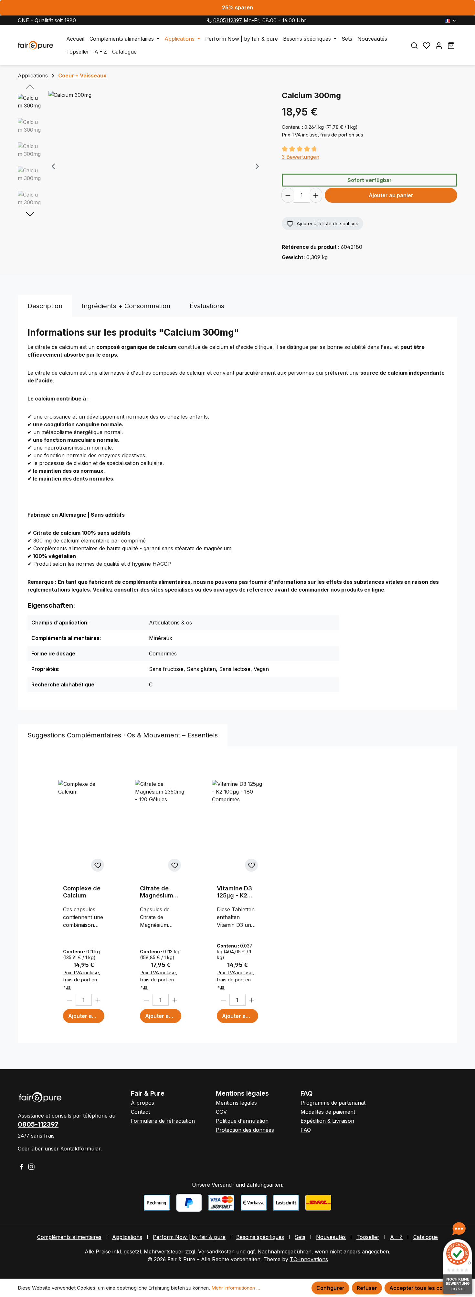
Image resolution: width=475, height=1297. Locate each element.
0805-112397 (38, 1124)
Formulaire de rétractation (163, 1121)
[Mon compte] (439, 45)
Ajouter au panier (391, 195)
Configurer (330, 1288)
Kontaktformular (80, 1148)
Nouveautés (331, 1237)
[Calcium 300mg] (155, 160)
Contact (140, 1112)
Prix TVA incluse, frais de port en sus (322, 135)
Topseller (367, 1237)
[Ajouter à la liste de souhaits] (97, 865)
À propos (142, 1102)
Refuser (367, 1288)
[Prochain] (257, 167)
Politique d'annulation (242, 1121)
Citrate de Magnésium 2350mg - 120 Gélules (160, 892)
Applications (127, 1237)
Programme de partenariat (333, 1102)
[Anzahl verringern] (287, 195)
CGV (221, 1112)
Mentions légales (236, 1102)
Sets (300, 1237)
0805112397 (227, 20)
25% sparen (237, 7)
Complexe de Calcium (81, 892)
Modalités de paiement (328, 1112)
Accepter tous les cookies (422, 1288)
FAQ (306, 1130)
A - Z (396, 1237)
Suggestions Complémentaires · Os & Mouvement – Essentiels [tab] (122, 735)
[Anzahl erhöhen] (316, 195)
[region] (143, 167)
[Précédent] (53, 167)
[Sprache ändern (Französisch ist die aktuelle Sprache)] (451, 20)
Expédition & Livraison (327, 1121)
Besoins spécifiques (260, 1237)
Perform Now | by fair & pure (189, 1237)
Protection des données (245, 1130)
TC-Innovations (309, 1259)
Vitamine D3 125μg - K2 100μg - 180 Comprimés (234, 892)
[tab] (45, 306)
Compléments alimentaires (69, 1237)
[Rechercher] (414, 45)
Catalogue (425, 1237)
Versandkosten (216, 1251)
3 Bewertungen (300, 157)
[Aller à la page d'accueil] (35, 45)
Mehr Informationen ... (235, 1288)
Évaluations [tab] (207, 306)
